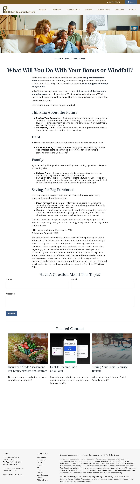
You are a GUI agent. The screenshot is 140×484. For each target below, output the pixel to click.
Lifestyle (40, 472)
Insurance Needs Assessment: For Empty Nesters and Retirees (27, 369)
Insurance (40, 465)
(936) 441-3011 (114, 2)
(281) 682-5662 (14, 460)
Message (10, 294)
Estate (39, 462)
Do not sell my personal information (77, 481)
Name (9, 279)
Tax (38, 467)
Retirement (41, 457)
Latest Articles (42, 475)
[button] (43, 9)
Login (132, 2)
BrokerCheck (114, 455)
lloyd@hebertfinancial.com (13, 474)
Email (74, 279)
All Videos (40, 478)
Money (39, 470)
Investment (41, 460)
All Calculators (42, 480)
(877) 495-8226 (15, 462)
